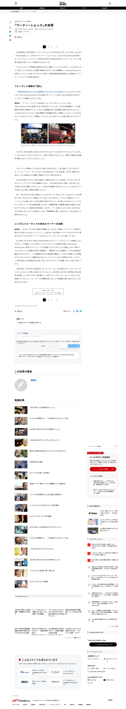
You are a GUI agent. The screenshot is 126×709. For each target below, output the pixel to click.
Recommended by (69, 637)
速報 (21, 8)
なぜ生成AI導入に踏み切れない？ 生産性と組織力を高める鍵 (56, 631)
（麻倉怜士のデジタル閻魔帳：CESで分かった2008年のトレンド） (46, 91)
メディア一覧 (15, 704)
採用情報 (80, 704)
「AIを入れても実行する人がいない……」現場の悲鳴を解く (40, 631)
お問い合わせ (42, 704)
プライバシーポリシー (54, 704)
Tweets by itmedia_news (97, 640)
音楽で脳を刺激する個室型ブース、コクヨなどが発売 (73, 612)
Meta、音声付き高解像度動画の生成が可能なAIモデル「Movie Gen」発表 (22, 631)
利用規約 (110, 700)
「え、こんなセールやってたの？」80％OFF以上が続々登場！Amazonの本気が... (56, 612)
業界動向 (42, 8)
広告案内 (33, 704)
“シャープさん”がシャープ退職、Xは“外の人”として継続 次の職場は (39, 612)
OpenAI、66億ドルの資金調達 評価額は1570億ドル (23, 612)
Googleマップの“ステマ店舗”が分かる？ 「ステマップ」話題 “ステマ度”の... (73, 631)
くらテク (83, 8)
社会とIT (63, 8)
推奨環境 (88, 704)
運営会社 (72, 704)
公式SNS (25, 704)
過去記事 (104, 8)
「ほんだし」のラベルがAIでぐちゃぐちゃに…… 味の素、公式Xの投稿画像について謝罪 (104, 491)
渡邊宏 (33, 380)
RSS (65, 704)
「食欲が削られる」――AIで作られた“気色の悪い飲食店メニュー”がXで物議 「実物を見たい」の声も (104, 482)
